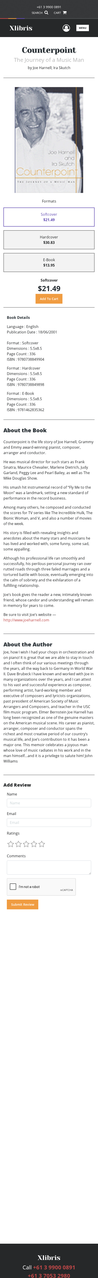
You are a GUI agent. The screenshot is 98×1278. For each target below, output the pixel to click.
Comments (16, 855)
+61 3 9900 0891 (49, 7)
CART (58, 13)
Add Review (17, 785)
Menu (82, 28)
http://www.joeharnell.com (26, 620)
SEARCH (37, 13)
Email (11, 813)
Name (12, 794)
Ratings (13, 833)
